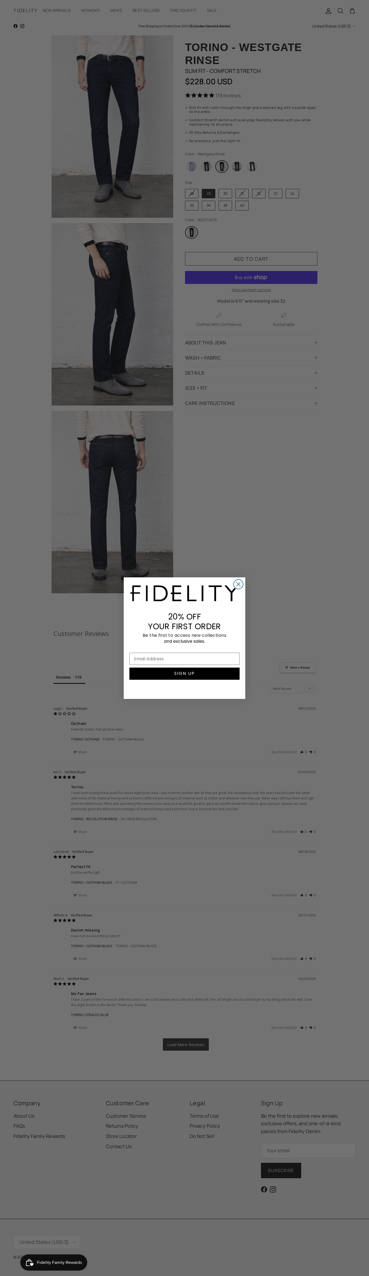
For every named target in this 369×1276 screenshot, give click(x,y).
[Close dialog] (238, 584)
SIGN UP (184, 673)
